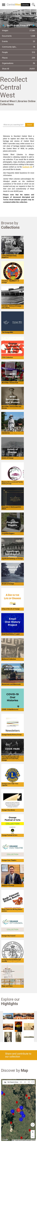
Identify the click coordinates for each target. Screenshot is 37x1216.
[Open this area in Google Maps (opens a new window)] (5, 1139)
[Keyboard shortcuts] (13, 1140)
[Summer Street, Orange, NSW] (18, 10)
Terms (33, 1140)
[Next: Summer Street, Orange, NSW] (33, 25)
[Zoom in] (33, 1132)
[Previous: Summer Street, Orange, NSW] (3, 25)
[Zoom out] (33, 1136)
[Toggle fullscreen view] (33, 1082)
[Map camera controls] (33, 1125)
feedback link (27, 167)
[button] (29, 125)
